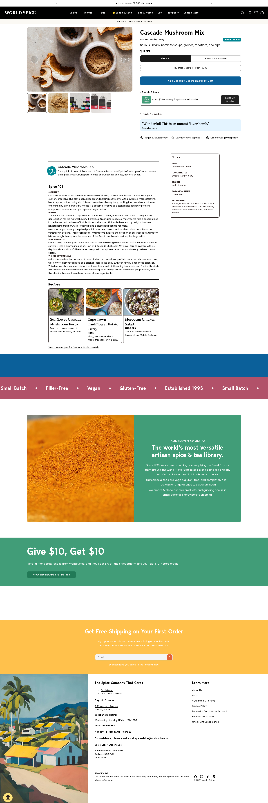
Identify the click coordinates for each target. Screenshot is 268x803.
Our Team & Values (111, 693)
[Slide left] (34, 59)
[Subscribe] (169, 657)
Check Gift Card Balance (205, 721)
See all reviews (149, 128)
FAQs (195, 695)
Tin (165, 58)
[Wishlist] (256, 12)
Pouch (216, 58)
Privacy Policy (199, 706)
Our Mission (107, 690)
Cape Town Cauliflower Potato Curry (103, 324)
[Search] (242, 13)
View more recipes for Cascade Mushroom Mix (73, 347)
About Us (197, 690)
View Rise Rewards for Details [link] (51, 574)
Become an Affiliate (203, 716)
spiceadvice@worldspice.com (152, 738)
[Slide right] (125, 59)
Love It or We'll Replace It (189, 137)
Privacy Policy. (151, 664)
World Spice (208, 780)
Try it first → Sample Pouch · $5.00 (190, 68)
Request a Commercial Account (209, 711)
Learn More (101, 757)
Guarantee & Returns (203, 700)
